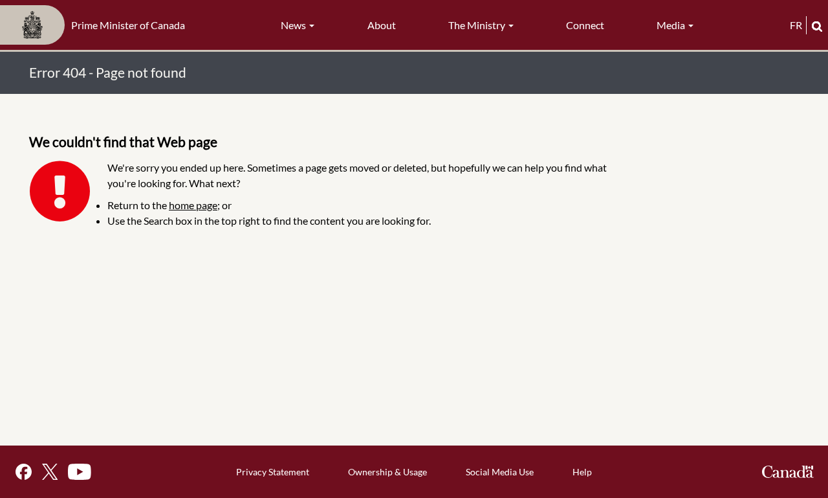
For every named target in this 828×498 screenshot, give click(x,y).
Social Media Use (500, 471)
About (381, 25)
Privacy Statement (272, 471)
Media (672, 25)
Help (582, 471)
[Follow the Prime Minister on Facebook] (24, 472)
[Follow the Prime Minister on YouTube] (79, 472)
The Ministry (477, 25)
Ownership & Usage (387, 471)
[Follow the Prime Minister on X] (50, 472)
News (294, 25)
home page (193, 205)
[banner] (96, 25)
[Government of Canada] (788, 472)
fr (796, 25)
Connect (585, 25)
